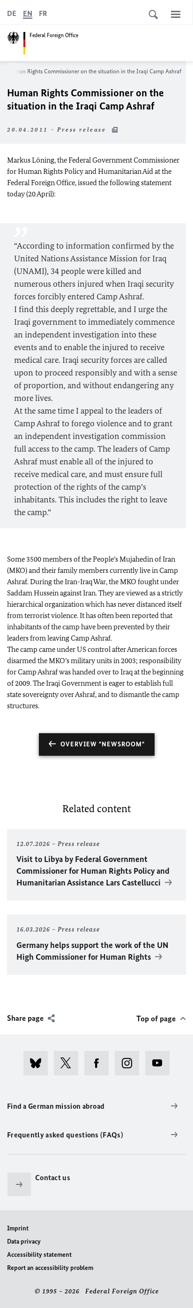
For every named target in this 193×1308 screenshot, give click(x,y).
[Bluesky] (38, 1063)
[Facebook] (99, 1063)
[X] (69, 1063)
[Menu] (175, 14)
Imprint (18, 1228)
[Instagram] (130, 1063)
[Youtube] (160, 1063)
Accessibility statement (39, 1255)
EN (27, 13)
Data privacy (24, 1241)
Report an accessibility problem (50, 1268)
